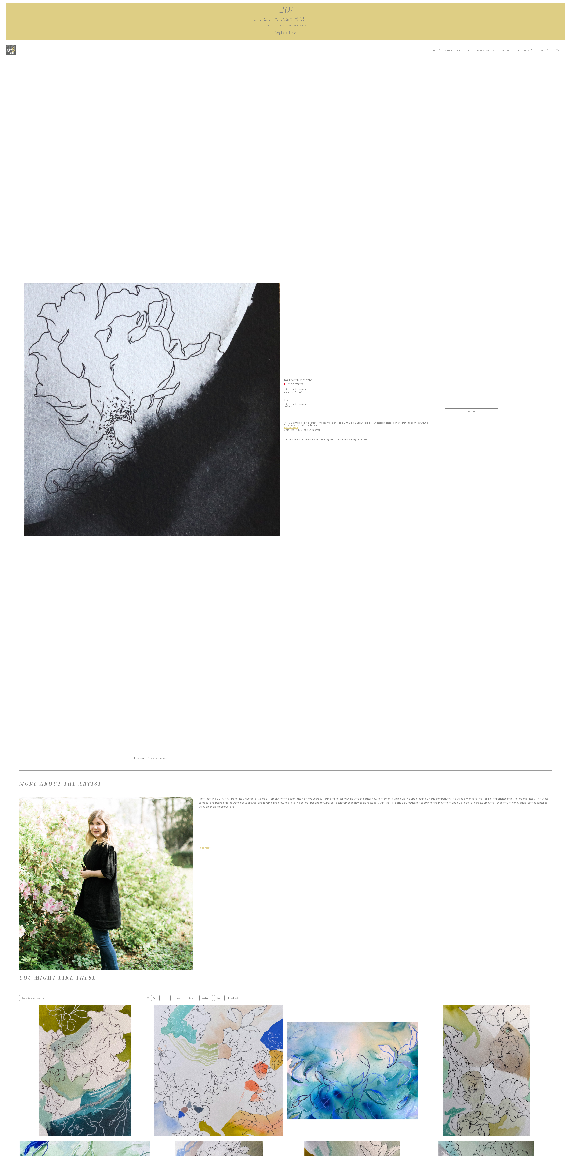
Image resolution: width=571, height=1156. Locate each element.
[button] (436, 50)
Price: (155, 998)
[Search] (557, 50)
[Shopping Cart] (562, 50)
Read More (205, 847)
